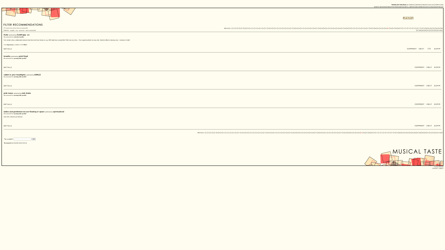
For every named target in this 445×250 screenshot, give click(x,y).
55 (363, 28)
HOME (376, 7)
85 (439, 28)
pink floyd (23, 56)
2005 (28, 35)
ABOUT (441, 168)
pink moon (8, 93)
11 (251, 28)
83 (434, 28)
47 (343, 28)
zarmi (436, 166)
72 (406, 28)
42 (330, 28)
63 (383, 28)
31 (302, 28)
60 (376, 28)
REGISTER (382, 7)
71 (404, 28)
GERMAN (411, 4)
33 (307, 28)
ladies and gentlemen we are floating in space (24, 112)
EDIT (427, 7)
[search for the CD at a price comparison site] (429, 49)
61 (378, 28)
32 (304, 28)
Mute (25, 44)
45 (337, 28)
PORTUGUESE (439, 4)
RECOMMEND (420, 7)
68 (396, 28)
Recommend (7, 143)
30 (299, 28)
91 (428, 30)
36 (314, 28)
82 (432, 28)
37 (317, 28)
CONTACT (435, 168)
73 (409, 28)
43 (332, 28)
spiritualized (58, 112)
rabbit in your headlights (15, 75)
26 (289, 28)
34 (309, 28)
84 (437, 28)
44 (335, 28)
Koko (6, 35)
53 (358, 28)
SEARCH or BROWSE (408, 7)
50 (350, 28)
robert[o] (16, 37)
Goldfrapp (21, 35)
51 (353, 28)
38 (320, 28)
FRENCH (424, 4)
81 (429, 28)
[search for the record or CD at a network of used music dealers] (437, 49)
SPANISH (418, 4)
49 (348, 28)
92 (430, 30)
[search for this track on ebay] (421, 49)
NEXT (441, 30)
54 (360, 28)
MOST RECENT (438, 7)
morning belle (17, 58)
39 (322, 28)
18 (269, 28)
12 (253, 28)
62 (381, 28)
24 (284, 28)
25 (286, 28)
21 (276, 28)
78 (422, 28)
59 (373, 28)
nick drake (26, 93)
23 (281, 28)
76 (416, 28)
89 (423, 30)
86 (442, 28)
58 (371, 28)
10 (248, 28)
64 (386, 28)
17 (266, 28)
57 (368, 28)
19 (271, 28)
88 (420, 30)
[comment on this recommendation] (412, 49)
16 (263, 28)
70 (401, 28)
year (17, 30)
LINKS (431, 7)
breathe (7, 56)
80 (427, 28)
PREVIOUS (227, 28)
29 (297, 28)
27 (292, 28)
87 (418, 30)
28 (294, 28)
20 (274, 28)
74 (411, 28)
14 (258, 28)
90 (425, 30)
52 (355, 28)
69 (399, 28)
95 (438, 30)
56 (365, 28)
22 (279, 28)
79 (424, 28)
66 (391, 28)
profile (22, 37)
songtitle (12, 30)
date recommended (31, 30)
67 (394, 28)
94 (436, 30)
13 (256, 28)
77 (419, 28)
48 (345, 28)
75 (414, 28)
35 (312, 28)
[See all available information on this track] (8, 49)
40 (325, 28)
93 (433, 30)
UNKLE (37, 75)
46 (340, 28)
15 (261, 28)
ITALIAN (431, 4)
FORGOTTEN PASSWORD (394, 7)
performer (22, 30)
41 (327, 28)
